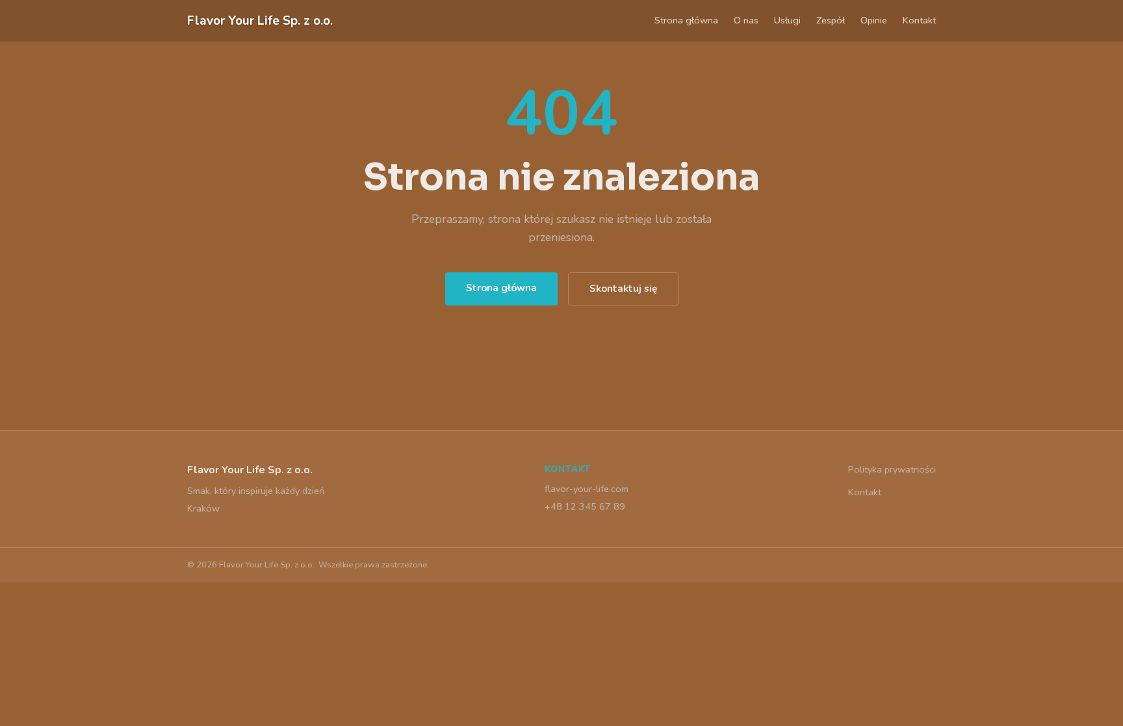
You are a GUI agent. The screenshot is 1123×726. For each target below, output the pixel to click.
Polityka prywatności (892, 469)
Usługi (787, 20)
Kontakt (919, 20)
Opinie (873, 20)
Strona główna (686, 20)
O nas (746, 20)
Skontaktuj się (623, 288)
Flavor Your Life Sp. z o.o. (260, 20)
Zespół (830, 20)
